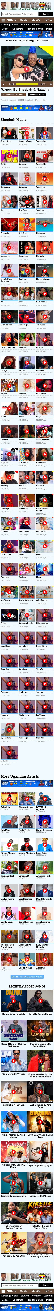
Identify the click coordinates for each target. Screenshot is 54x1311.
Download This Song (15, 95)
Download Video (36, 95)
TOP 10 (48, 20)
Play (3, 84)
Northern (36, 24)
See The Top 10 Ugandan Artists (27, 977)
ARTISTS (11, 20)
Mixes (49, 29)
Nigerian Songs (35, 29)
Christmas (17, 29)
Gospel (5, 29)
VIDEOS (36, 20)
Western (48, 24)
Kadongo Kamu (9, 24)
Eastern (25, 24)
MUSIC (23, 20)
